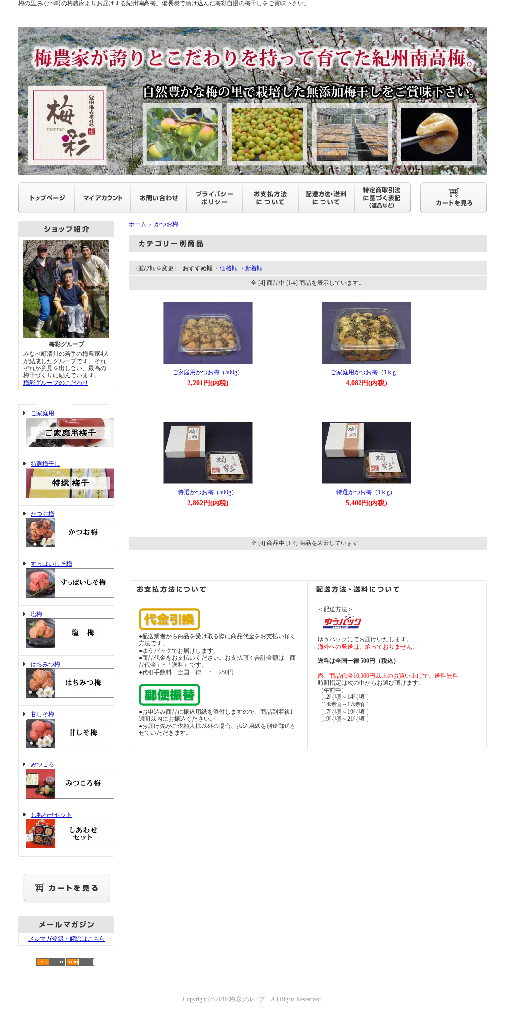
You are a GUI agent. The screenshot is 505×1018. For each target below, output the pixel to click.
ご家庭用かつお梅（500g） (207, 372)
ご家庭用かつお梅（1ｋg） (365, 372)
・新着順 (251, 268)
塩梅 (36, 614)
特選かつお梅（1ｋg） (366, 492)
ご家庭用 (42, 413)
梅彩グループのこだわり (55, 382)
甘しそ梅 (42, 714)
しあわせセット (51, 814)
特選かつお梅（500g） (207, 492)
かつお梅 (42, 513)
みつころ (42, 764)
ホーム (137, 224)
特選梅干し (45, 463)
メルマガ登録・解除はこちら (66, 938)
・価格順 (226, 268)
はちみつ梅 (45, 664)
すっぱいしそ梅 (51, 563)
